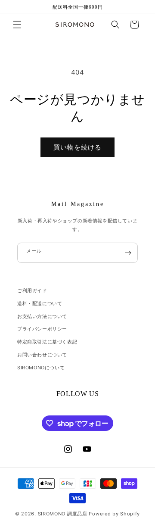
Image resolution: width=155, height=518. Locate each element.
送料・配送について (39, 303)
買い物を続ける (77, 147)
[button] (17, 24)
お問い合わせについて (42, 355)
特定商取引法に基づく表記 (47, 342)
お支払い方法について (42, 316)
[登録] (127, 253)
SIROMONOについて (41, 368)
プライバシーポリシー (42, 329)
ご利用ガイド (32, 290)
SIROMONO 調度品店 (62, 514)
